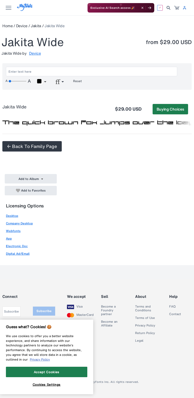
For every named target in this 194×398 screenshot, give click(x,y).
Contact (175, 314)
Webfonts (13, 231)
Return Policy (145, 333)
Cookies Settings (47, 384)
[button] (41, 82)
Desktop (12, 216)
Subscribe (44, 311)
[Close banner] (142, 7)
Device (21, 26)
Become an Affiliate (109, 323)
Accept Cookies (46, 372)
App (9, 238)
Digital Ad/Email (18, 253)
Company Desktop (19, 223)
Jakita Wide (54, 26)
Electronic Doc (17, 246)
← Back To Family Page (32, 146)
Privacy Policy (145, 325)
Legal (139, 341)
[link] (176, 8)
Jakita (36, 26)
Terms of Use (145, 318)
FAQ (172, 307)
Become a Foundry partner (108, 310)
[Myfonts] (25, 9)
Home (7, 26)
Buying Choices (170, 109)
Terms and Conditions (143, 308)
